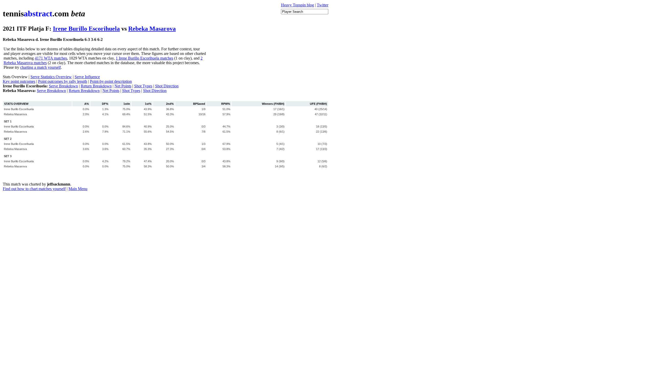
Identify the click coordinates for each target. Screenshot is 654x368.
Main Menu (77, 189)
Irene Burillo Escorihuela (86, 28)
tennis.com (44, 13)
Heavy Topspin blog (297, 5)
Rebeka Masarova (152, 28)
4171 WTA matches (51, 58)
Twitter (322, 5)
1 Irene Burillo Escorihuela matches (144, 58)
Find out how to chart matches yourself (34, 189)
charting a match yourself (40, 67)
